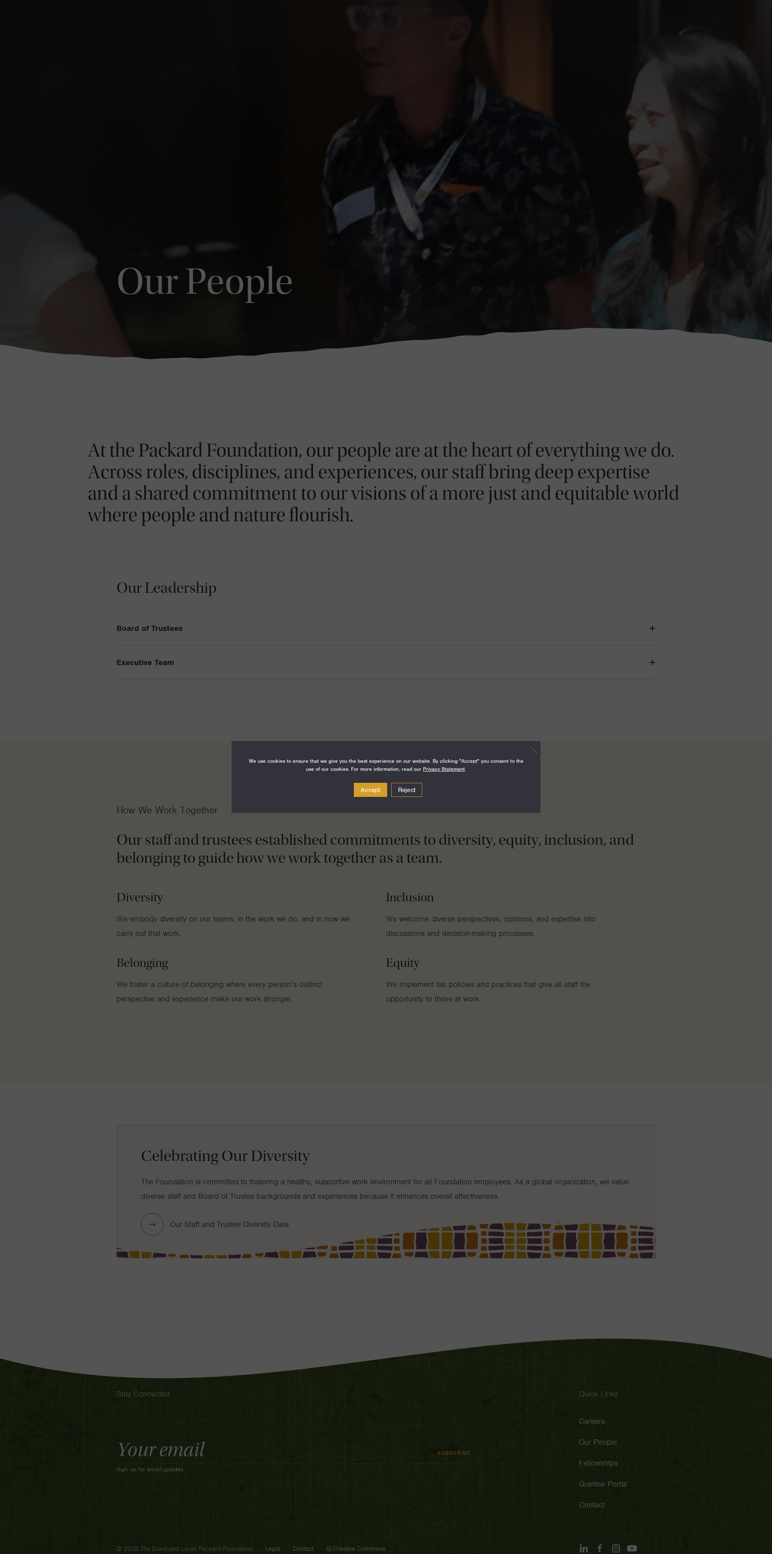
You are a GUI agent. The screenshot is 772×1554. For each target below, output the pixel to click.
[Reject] (530, 751)
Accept (370, 790)
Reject (407, 790)
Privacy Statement (444, 769)
